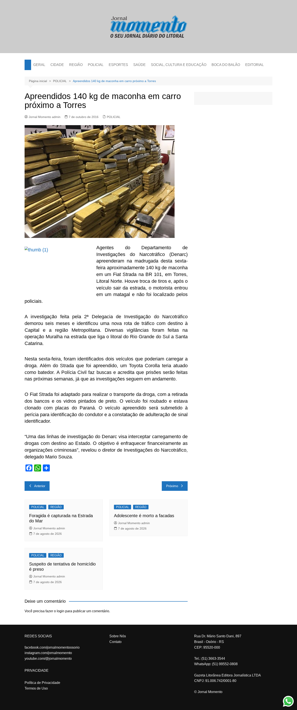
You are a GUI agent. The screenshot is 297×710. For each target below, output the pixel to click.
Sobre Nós (117, 636)
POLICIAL (95, 65)
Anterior (39, 486)
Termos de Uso (36, 688)
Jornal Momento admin (44, 117)
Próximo (172, 486)
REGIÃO (76, 65)
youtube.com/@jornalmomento (48, 658)
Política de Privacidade (42, 683)
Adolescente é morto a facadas (144, 515)
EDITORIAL (254, 65)
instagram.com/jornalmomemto (48, 653)
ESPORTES (118, 65)
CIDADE (57, 65)
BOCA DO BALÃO (226, 65)
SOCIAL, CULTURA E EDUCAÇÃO (178, 65)
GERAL (39, 65)
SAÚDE (139, 65)
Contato (115, 642)
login (60, 611)
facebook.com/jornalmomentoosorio (52, 647)
